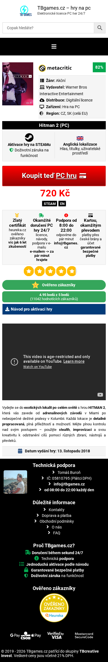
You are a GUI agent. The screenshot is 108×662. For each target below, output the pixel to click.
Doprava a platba (56, 515)
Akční (60, 80)
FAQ (56, 533)
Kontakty (57, 510)
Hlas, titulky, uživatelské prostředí (80, 148)
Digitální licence (78, 100)
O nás (57, 527)
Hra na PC (70, 107)
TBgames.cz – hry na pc (64, 8)
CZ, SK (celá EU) (74, 113)
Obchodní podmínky (57, 521)
